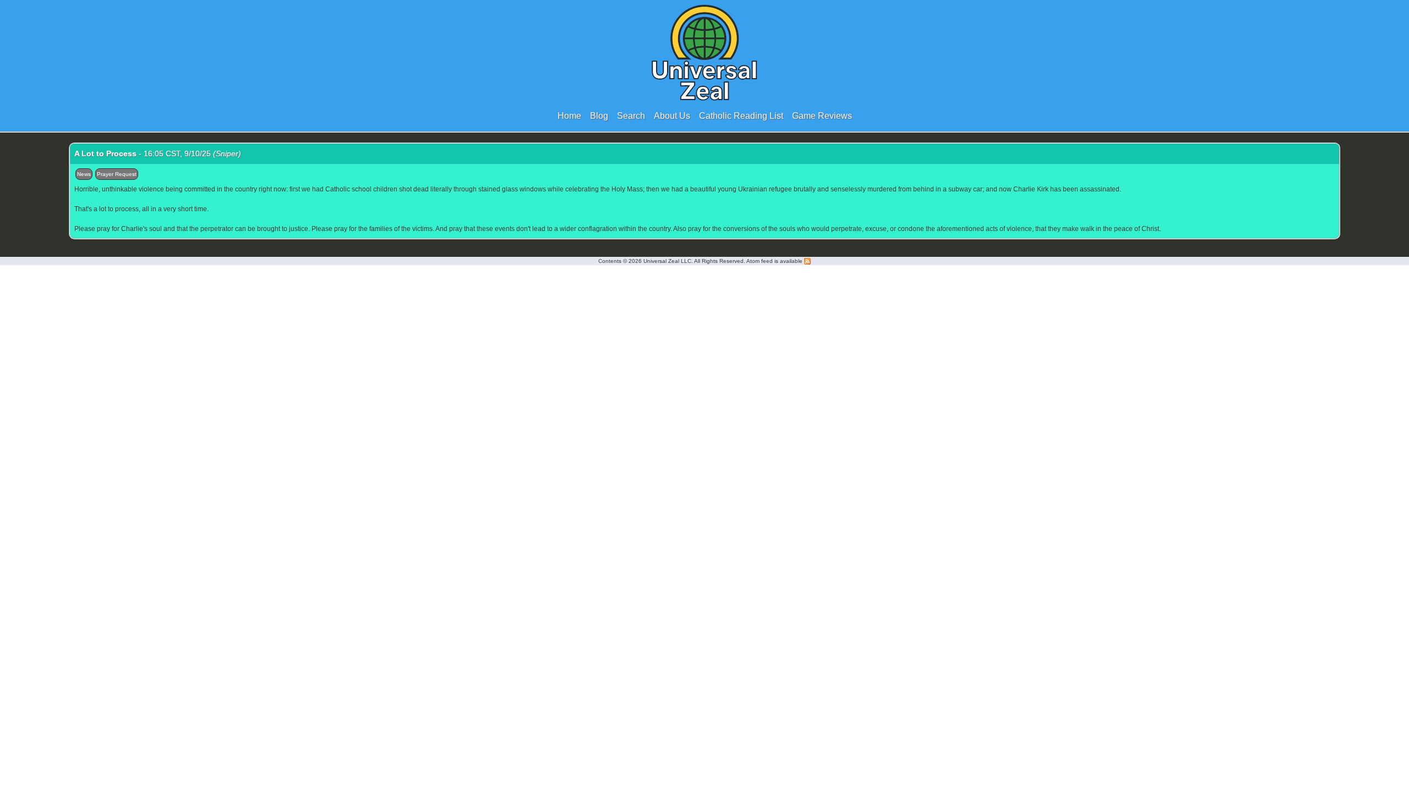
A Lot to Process (105, 153)
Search (631, 115)
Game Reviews (822, 115)
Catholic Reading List (741, 115)
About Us (672, 115)
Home (569, 115)
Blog (599, 115)
